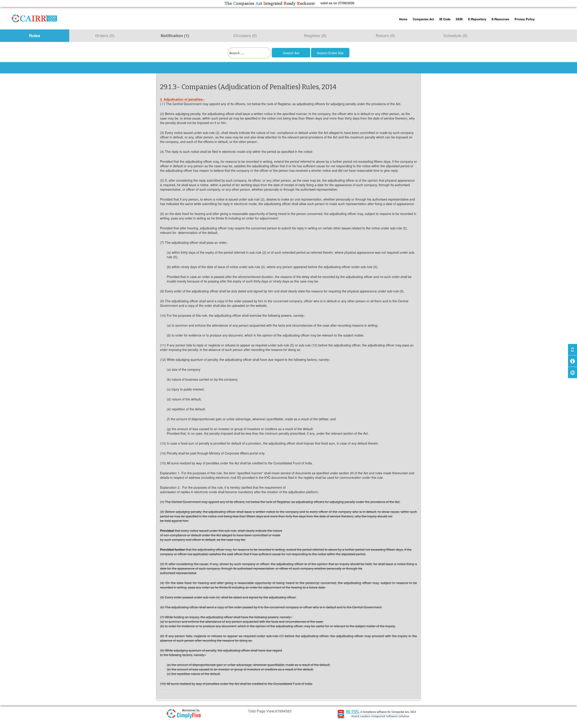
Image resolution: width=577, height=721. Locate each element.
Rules (34, 35)
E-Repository (477, 19)
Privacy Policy (525, 19)
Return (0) (385, 35)
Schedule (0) (455, 35)
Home (403, 19)
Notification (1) (175, 35)
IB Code (444, 19)
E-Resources (500, 19)
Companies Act (423, 19)
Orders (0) (104, 35)
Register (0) (315, 35)
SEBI (459, 19)
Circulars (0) (245, 35)
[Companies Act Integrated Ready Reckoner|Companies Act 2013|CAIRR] (34, 17)
